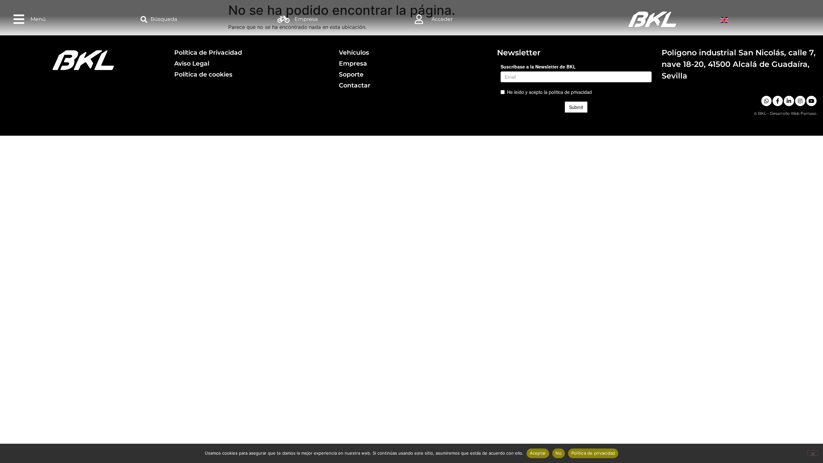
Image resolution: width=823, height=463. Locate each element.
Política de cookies (203, 74)
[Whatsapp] (766, 101)
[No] (812, 453)
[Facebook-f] (778, 101)
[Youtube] (811, 101)
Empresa (353, 63)
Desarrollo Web (785, 113)
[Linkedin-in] (789, 101)
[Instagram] (800, 101)
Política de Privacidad (208, 52)
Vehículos (354, 52)
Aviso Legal (191, 63)
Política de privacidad (593, 453)
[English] (725, 19)
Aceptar (538, 453)
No (559, 453)
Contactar (354, 85)
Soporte (351, 74)
